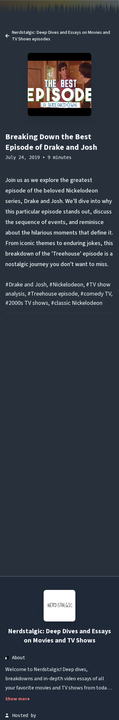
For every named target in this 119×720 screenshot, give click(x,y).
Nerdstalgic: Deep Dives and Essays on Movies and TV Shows (59, 636)
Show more (17, 699)
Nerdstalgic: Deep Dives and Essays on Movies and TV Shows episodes (61, 35)
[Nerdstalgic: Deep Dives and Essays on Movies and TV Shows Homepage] (59, 605)
